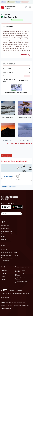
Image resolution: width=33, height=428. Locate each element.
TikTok (3, 276)
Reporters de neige (7, 258)
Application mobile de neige (9, 255)
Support (19, 290)
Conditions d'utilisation (6, 305)
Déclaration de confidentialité (21, 305)
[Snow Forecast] (9, 7)
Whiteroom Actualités (7, 234)
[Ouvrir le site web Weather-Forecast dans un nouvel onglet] (25, 2)
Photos (3, 237)
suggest (18, 179)
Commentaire (5, 297)
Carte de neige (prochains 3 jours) (16, 92)
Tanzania (7, 14)
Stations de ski (5, 225)
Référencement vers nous (21, 294)
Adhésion (4, 249)
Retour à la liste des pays (9, 186)
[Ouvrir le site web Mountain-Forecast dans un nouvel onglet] (11, 2)
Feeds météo (5, 261)
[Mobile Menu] (30, 7)
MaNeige (3, 240)
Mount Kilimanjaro (24, 80)
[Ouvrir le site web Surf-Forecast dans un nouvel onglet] (3, 2)
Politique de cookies (6, 308)
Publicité (12, 290)
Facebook (4, 271)
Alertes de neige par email (9, 252)
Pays (2, 14)
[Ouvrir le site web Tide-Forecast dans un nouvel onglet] (18, 2)
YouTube (3, 279)
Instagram (4, 273)
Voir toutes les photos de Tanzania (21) (19, 143)
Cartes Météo (5, 228)
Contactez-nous (6, 294)
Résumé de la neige (7, 231)
